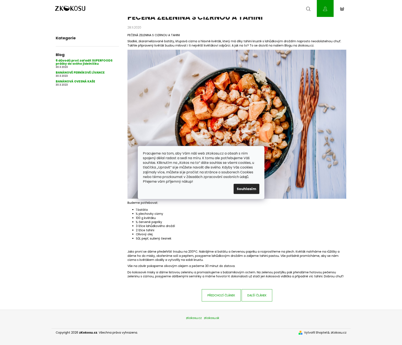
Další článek (257, 295)
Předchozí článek (221, 295)
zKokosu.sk (211, 318)
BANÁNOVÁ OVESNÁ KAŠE (75, 81)
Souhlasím (246, 188)
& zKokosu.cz (337, 333)
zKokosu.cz (194, 318)
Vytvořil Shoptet (316, 333)
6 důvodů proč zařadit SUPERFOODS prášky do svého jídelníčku (84, 62)
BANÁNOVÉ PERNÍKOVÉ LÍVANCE (80, 72)
